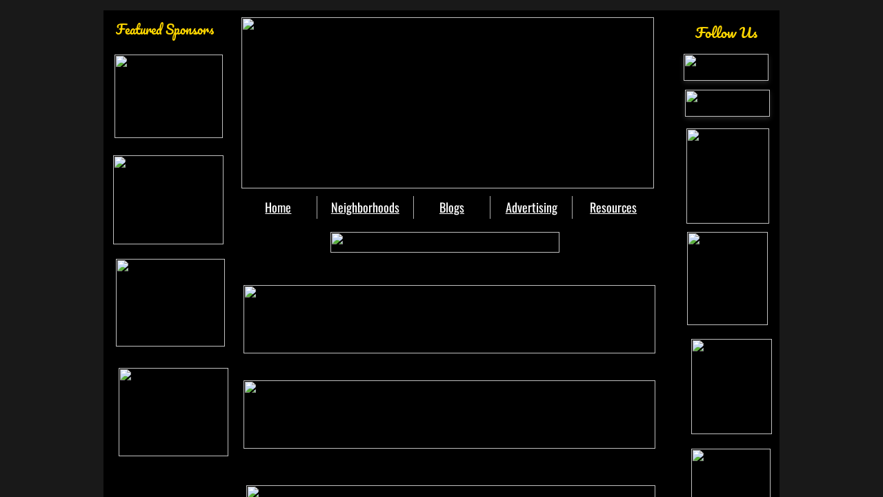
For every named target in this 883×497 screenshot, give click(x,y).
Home (278, 207)
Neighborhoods (365, 207)
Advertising (531, 207)
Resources (613, 207)
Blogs (451, 207)
